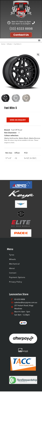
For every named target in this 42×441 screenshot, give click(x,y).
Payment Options (17, 277)
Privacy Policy (15, 282)
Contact (12, 273)
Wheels (9, 44)
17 (19, 132)
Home (3, 44)
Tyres (11, 255)
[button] (39, 40)
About (12, 268)
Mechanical (14, 264)
